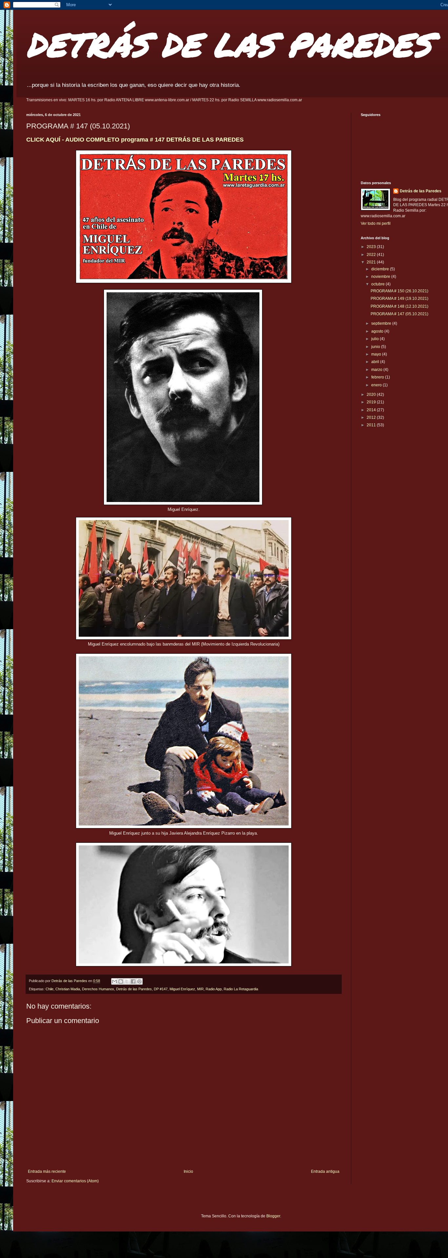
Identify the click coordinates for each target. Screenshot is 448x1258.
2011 (372, 425)
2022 (372, 254)
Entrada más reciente (47, 1171)
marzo (377, 369)
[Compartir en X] (127, 981)
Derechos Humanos (98, 989)
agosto (377, 331)
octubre (378, 284)
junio (376, 346)
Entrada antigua (325, 1171)
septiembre (381, 323)
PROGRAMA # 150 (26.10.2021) (399, 291)
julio (375, 339)
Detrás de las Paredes (134, 989)
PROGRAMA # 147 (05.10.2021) (399, 314)
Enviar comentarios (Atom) (75, 1181)
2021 (372, 262)
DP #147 (161, 989)
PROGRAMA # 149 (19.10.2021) (399, 298)
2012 (372, 417)
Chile (49, 989)
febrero (378, 377)
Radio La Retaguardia (241, 989)
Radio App (214, 989)
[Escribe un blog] (120, 981)
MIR (200, 989)
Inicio (188, 1171)
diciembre (380, 269)
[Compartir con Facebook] (133, 981)
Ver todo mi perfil (376, 223)
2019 (372, 402)
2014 (372, 410)
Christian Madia (67, 989)
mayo (376, 354)
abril (375, 361)
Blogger (273, 1216)
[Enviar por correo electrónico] (114, 981)
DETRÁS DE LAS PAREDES (229, 44)
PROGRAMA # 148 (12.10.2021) (399, 306)
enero (377, 385)
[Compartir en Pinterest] (139, 981)
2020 (372, 394)
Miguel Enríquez (182, 989)
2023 (372, 246)
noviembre (381, 276)
